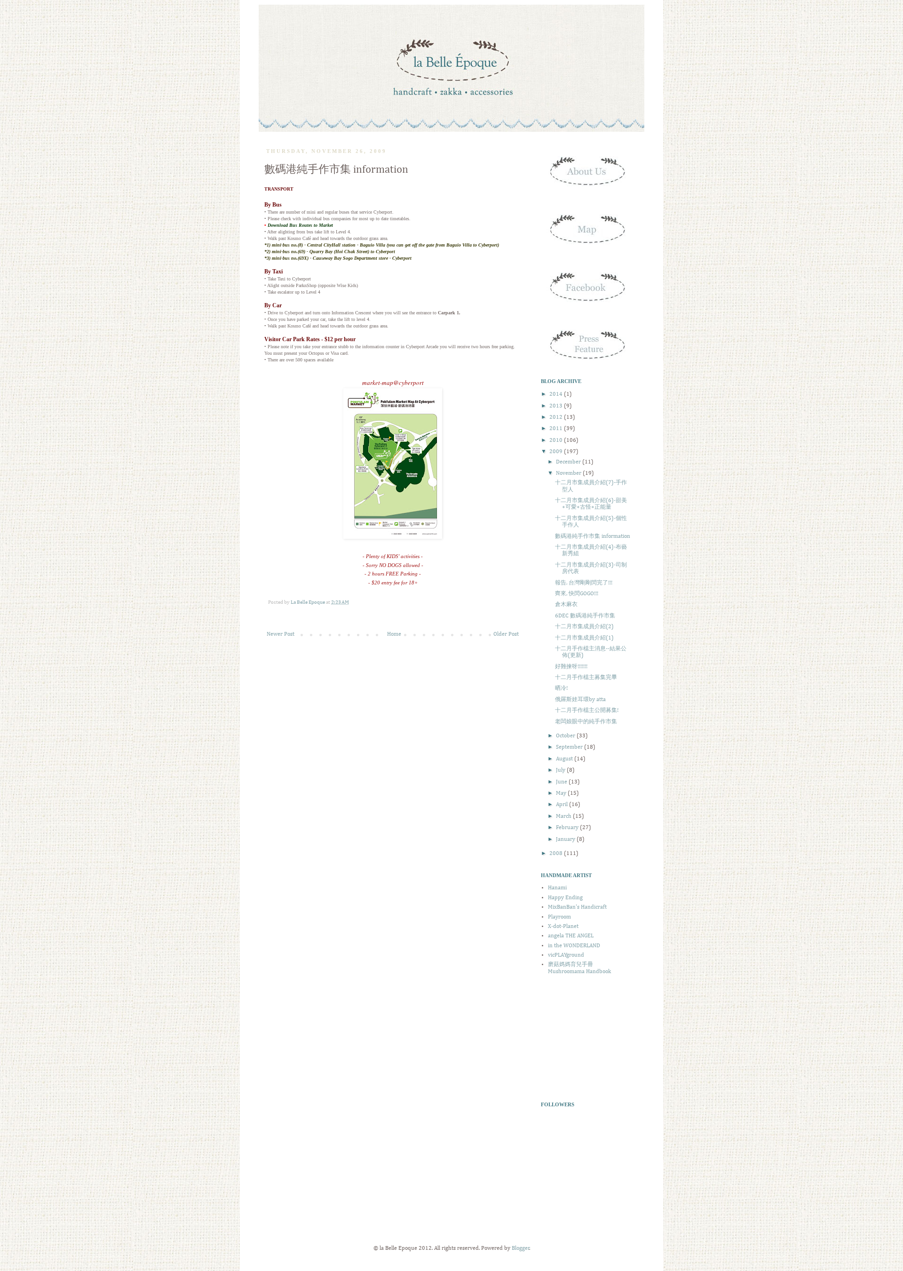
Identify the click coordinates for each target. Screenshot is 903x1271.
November (569, 473)
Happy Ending (565, 898)
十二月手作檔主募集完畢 (586, 677)
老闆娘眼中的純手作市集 (586, 722)
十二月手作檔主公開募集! (586, 710)
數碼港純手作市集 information (592, 536)
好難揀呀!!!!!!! (571, 667)
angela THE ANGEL (571, 936)
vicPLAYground (566, 955)
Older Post (506, 634)
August (565, 759)
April (562, 804)
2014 (556, 394)
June (562, 782)
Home (394, 634)
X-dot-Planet (563, 926)
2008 (556, 853)
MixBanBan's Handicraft (577, 907)
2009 (556, 452)
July (561, 770)
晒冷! (561, 688)
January (566, 839)
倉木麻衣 (566, 605)
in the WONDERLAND (574, 946)
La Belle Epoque (308, 602)
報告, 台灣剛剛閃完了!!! (583, 583)
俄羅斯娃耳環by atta (580, 700)
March (564, 816)
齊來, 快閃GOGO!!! (576, 594)
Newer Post (280, 634)
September (570, 747)
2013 (556, 406)
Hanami (557, 888)
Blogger (521, 1248)
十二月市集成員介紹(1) (584, 638)
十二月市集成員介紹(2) (584, 627)
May (562, 793)
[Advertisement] (588, 1038)
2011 (556, 429)
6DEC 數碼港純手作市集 (585, 616)
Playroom (559, 917)
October (566, 736)
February (568, 828)
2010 (556, 440)
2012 (556, 417)
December (569, 462)
